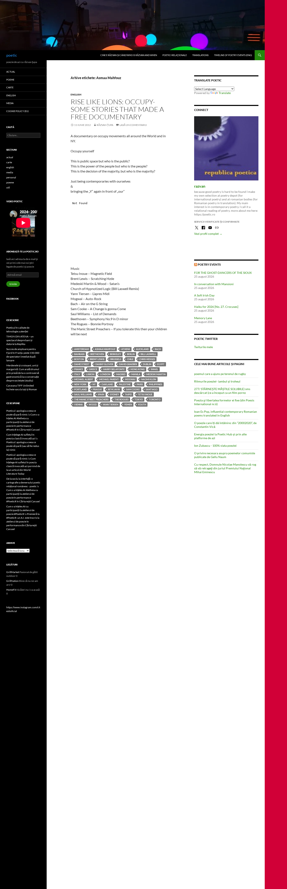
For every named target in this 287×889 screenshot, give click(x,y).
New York (80, 384)
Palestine (125, 384)
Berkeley (115, 354)
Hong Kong (137, 369)
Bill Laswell (148, 354)
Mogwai (130, 379)
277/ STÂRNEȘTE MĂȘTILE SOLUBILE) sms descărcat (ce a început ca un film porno (222, 390)
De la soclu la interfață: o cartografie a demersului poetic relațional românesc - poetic (23, 482)
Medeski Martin (156, 374)
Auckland (142, 349)
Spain (101, 394)
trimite (13, 284)
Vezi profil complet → (208, 233)
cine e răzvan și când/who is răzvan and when (128, 55)
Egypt (161, 364)
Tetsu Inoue (145, 394)
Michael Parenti (109, 379)
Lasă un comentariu (133, 125)
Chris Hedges (147, 359)
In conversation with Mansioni (214, 284)
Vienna (78, 404)
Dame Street (82, 364)
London (105, 374)
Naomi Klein (148, 379)
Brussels (115, 359)
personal (11, 177)
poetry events (209, 264)
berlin (131, 354)
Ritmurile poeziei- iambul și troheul (217, 381)
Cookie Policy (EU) (17, 111)
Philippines (155, 384)
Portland (80, 389)
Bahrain (79, 354)
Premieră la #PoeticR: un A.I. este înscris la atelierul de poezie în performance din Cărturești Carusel (22, 521)
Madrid (120, 374)
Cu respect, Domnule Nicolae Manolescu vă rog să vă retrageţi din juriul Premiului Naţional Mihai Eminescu (225, 468)
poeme (10, 79)
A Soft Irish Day (204, 295)
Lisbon (90, 374)
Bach (158, 349)
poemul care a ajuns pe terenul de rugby (220, 374)
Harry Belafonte (114, 369)
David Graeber (128, 364)
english (76, 94)
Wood (93, 404)
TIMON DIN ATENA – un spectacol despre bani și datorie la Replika (20, 340)
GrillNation (12, 580)
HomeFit (11, 589)
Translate (225, 93)
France (78, 369)
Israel (154, 369)
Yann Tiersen (110, 404)
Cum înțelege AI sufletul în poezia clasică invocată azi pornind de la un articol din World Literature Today (23, 466)
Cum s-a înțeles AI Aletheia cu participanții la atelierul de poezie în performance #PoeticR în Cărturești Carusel (23, 422)
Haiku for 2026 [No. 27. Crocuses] (216, 306)
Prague (97, 389)
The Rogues (122, 399)
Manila (135, 374)
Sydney (114, 394)
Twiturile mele (203, 347)
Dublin (147, 364)
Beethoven (97, 354)
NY (94, 384)
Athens (125, 349)
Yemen (128, 404)
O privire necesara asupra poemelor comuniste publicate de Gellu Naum (224, 455)
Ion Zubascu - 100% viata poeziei (215, 445)
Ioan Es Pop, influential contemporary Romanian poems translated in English (225, 413)
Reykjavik (114, 389)
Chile (130, 359)
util (8, 187)
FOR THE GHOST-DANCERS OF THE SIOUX (223, 272)
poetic (11, 55)
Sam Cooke (133, 389)
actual (10, 71)
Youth (142, 404)
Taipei (128, 394)
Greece (93, 369)
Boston (79, 359)
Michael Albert (83, 379)
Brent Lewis (97, 359)
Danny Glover (104, 364)
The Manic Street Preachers (91, 399)
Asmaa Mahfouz (105, 349)
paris (140, 384)
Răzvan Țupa (105, 125)
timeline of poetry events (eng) (233, 55)
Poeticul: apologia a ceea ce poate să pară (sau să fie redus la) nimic (22, 446)
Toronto (155, 399)
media (9, 103)
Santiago (152, 389)
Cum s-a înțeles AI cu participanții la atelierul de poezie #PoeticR (20, 510)
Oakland (107, 384)
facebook (12, 298)
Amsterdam (81, 349)
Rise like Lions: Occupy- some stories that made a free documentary (117, 109)
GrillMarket (12, 572)
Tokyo (138, 399)
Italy (77, 374)
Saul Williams (83, 394)
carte (9, 87)
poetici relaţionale (174, 55)
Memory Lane (203, 318)
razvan (199, 186)
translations (200, 55)
